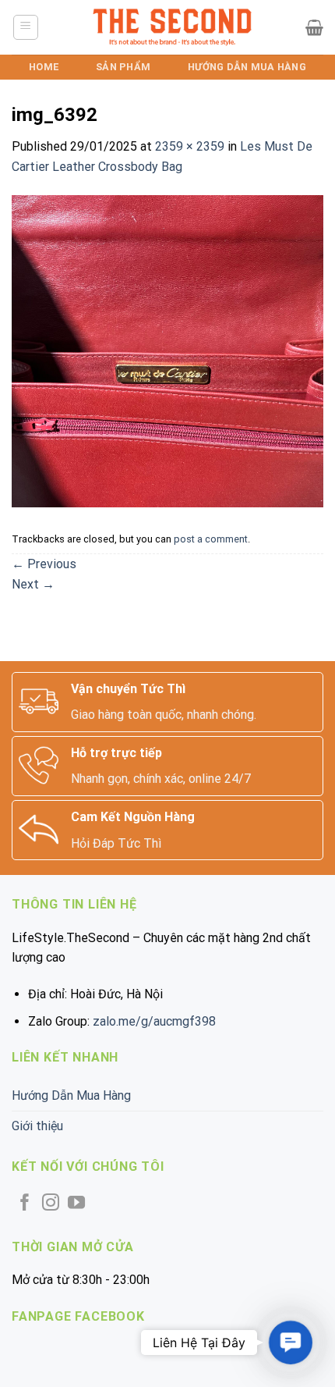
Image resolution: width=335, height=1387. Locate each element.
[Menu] (26, 27)
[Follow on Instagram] (50, 1204)
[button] (290, 1342)
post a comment (211, 539)
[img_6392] (167, 350)
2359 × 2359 (189, 146)
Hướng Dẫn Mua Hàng (247, 67)
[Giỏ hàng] (314, 27)
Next (33, 584)
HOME (43, 67)
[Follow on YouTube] (76, 1204)
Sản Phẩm (123, 67)
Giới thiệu (37, 1125)
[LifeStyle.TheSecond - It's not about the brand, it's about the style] (172, 27)
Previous (44, 564)
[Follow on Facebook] (25, 1204)
